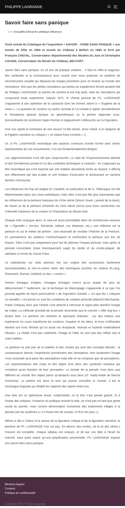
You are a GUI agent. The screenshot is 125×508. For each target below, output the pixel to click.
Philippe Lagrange (23, 7)
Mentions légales (15, 484)
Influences (56, 31)
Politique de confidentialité (20, 493)
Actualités (19, 31)
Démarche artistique (37, 31)
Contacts (10, 488)
